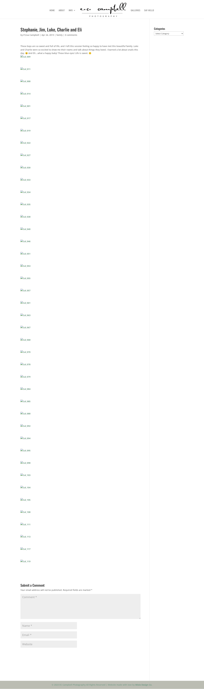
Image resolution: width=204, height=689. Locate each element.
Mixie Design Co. (143, 684)
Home (52, 10)
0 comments (71, 35)
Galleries (135, 10)
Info (71, 10)
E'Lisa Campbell (31, 35)
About (62, 10)
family (59, 35)
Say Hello (149, 10)
